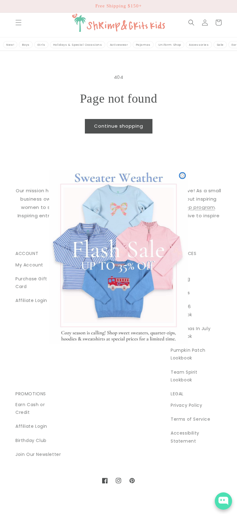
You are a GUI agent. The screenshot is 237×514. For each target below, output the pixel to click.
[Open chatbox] (223, 501)
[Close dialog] (182, 175)
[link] (118, 257)
